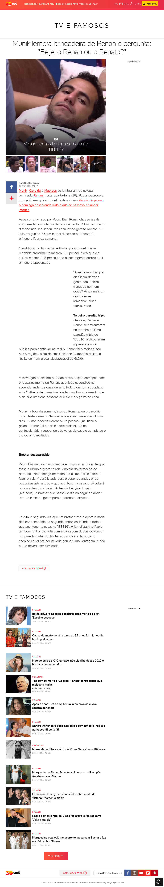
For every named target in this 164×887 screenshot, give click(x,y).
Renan (38, 195)
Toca (147, 13)
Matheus (50, 190)
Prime (142, 13)
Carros (54, 13)
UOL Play (93, 4)
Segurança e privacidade (112, 882)
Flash (20, 13)
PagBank (83, 4)
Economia (63, 13)
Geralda (35, 190)
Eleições (27, 13)
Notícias (36, 13)
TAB (137, 13)
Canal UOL (123, 13)
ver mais (54, 856)
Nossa (132, 13)
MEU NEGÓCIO (57, 4)
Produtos (11, 13)
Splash (87, 13)
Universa (96, 13)
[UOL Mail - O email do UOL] (124, 4)
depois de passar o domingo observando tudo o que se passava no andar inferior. (61, 205)
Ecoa (115, 13)
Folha (72, 13)
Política (45, 13)
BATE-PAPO (44, 4)
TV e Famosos (82, 25)
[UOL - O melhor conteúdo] (11, 4)
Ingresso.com (31, 4)
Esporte (79, 13)
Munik (23, 190)
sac (116, 4)
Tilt (111, 13)
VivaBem (105, 13)
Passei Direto (71, 4)
